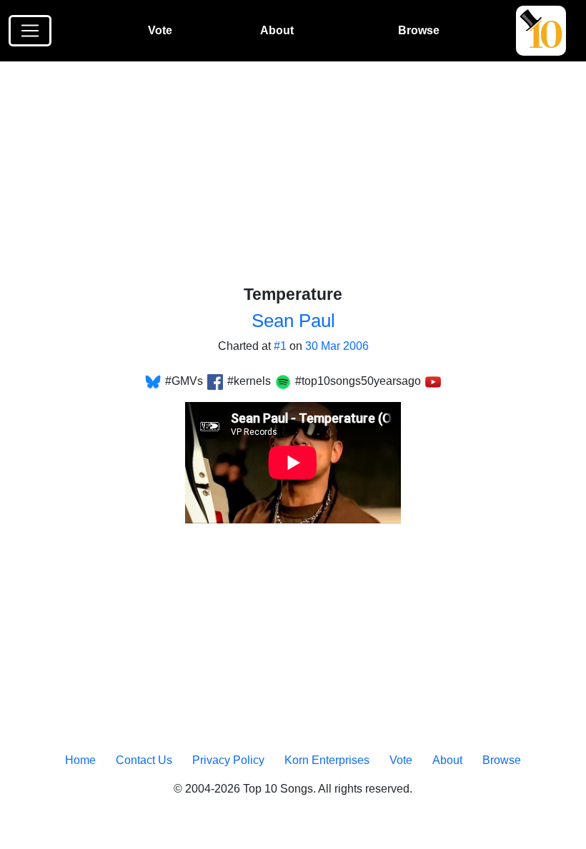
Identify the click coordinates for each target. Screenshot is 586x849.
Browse (419, 30)
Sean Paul (293, 321)
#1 (280, 346)
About (277, 30)
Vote (160, 30)
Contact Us (144, 760)
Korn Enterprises (326, 760)
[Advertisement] (302, 179)
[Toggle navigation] (30, 30)
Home (80, 760)
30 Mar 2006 (337, 346)
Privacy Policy (228, 760)
